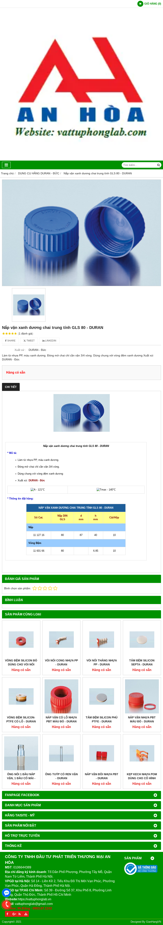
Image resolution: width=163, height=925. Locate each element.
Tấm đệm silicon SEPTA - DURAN (141, 662)
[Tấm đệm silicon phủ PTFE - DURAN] (102, 696)
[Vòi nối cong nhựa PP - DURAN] (62, 640)
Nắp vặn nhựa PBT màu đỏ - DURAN (142, 719)
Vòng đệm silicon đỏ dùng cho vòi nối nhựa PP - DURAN (21, 664)
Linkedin (50, 340)
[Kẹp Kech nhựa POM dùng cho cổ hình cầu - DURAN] (142, 753)
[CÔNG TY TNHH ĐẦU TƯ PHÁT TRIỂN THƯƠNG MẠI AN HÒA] (81, 159)
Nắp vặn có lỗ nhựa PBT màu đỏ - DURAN (61, 719)
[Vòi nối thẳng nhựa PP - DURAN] (102, 640)
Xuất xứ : (20, 349)
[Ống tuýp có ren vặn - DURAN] (62, 753)
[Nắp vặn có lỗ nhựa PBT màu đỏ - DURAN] (62, 696)
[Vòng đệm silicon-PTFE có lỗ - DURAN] (21, 696)
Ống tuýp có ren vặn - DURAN (61, 776)
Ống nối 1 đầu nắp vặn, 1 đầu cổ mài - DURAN (21, 778)
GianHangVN (153, 921)
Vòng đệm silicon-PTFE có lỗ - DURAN (21, 719)
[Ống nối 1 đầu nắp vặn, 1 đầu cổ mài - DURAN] (21, 753)
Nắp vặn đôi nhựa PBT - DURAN (101, 776)
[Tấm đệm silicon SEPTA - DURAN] (142, 640)
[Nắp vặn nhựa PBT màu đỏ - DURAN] (142, 696)
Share (11, 340)
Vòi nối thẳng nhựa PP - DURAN (101, 662)
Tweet (30, 340)
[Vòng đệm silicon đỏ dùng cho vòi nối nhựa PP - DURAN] (21, 640)
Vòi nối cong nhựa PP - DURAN (61, 662)
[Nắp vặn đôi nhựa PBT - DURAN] (102, 753)
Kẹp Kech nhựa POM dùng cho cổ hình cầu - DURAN (142, 778)
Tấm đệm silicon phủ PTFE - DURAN (101, 719)
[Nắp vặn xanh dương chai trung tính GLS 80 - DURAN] (81, 233)
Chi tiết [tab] (11, 386)
